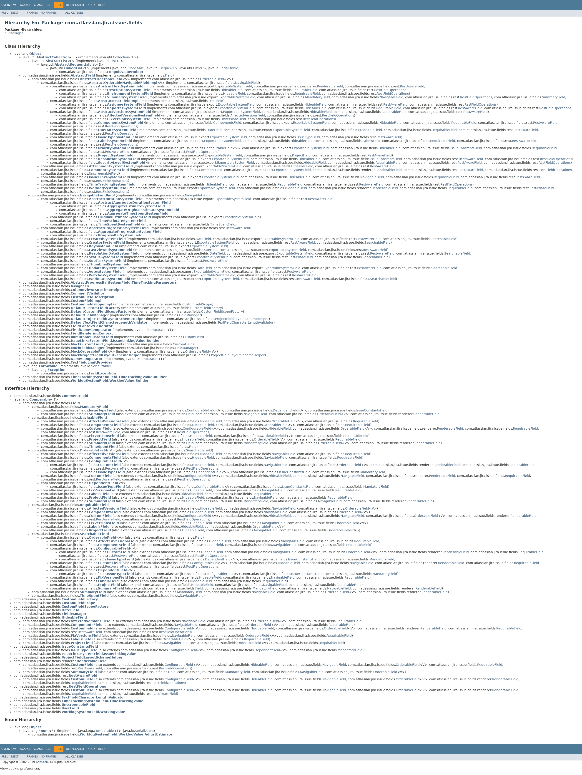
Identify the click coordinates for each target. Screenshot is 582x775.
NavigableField (247, 82)
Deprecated (75, 5)
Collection (121, 57)
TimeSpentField (222, 224)
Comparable (104, 731)
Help (101, 5)
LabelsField (371, 141)
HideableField (232, 90)
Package (25, 5)
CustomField (193, 337)
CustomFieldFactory (206, 308)
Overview (8, 5)
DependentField (285, 410)
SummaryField (553, 97)
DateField (214, 130)
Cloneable (136, 68)
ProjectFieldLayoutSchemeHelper (242, 319)
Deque (164, 68)
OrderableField (212, 79)
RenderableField (330, 86)
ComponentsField (227, 122)
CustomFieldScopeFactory (222, 311)
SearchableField (443, 239)
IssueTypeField (308, 137)
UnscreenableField (104, 173)
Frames (32, 12)
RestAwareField (412, 86)
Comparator (157, 330)
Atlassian (42, 762)
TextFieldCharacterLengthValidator (245, 322)
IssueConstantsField (466, 148)
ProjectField (301, 155)
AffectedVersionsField (247, 115)
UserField (215, 101)
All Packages (14, 33)
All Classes (74, 12)
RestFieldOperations (390, 90)
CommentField (210, 170)
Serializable (228, 68)
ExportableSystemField (233, 86)
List (113, 61)
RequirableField (304, 90)
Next (14, 12)
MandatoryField (317, 97)
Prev (4, 12)
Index (91, 5)
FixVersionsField (233, 119)
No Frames (49, 12)
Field (169, 75)
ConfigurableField (218, 148)
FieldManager (190, 315)
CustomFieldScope (197, 304)
